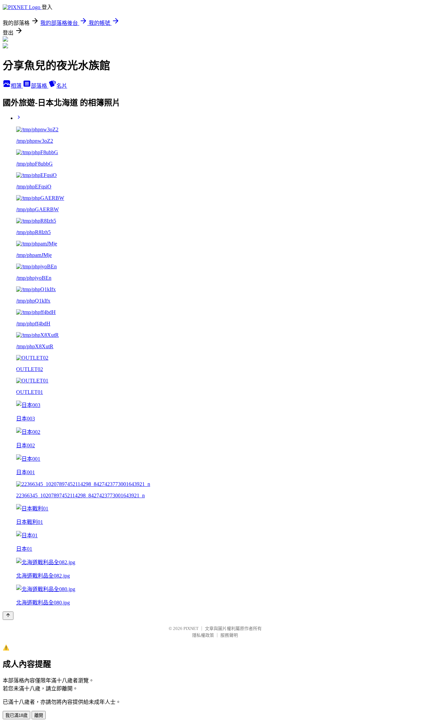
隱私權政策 (203, 635)
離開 (38, 715)
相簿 (17, 86)
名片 (61, 86)
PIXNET (191, 628)
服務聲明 (229, 635)
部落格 (39, 86)
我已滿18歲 (16, 715)
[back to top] (8, 615)
